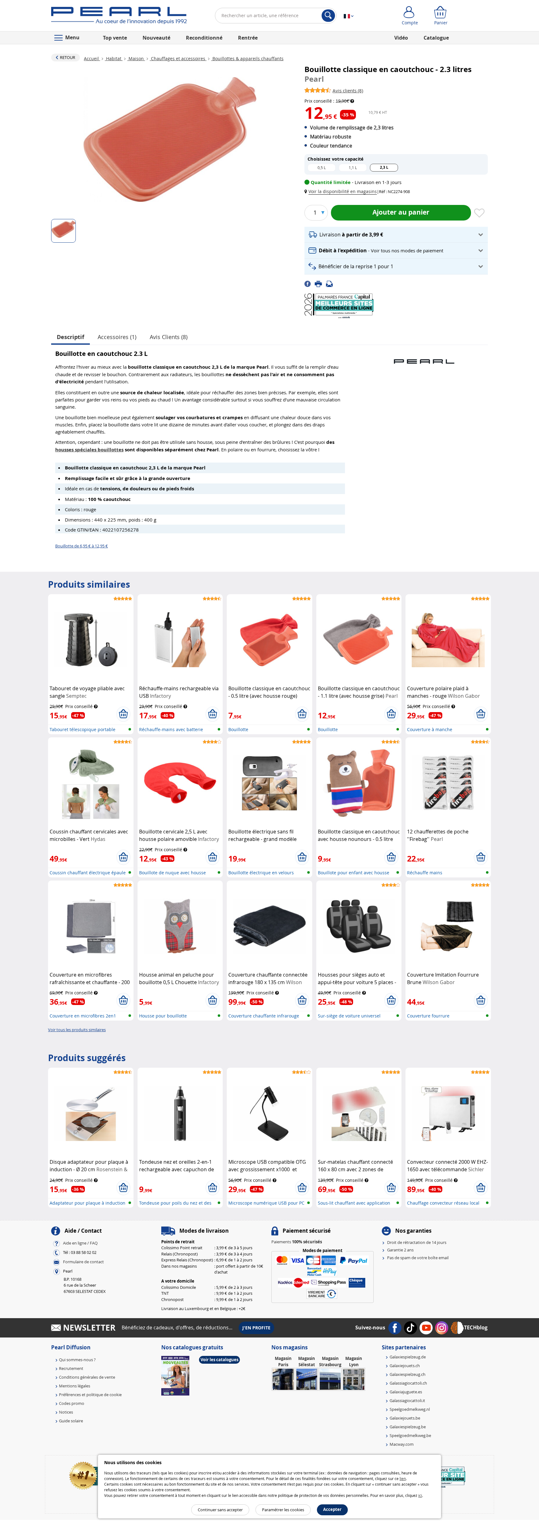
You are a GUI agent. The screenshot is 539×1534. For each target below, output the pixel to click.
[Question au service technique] (331, 283)
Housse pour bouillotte (163, 1016)
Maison (136, 58)
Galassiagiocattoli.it (407, 1400)
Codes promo (71, 1403)
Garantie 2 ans (400, 1250)
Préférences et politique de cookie (90, 1394)
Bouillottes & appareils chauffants (247, 58)
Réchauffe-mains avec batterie (171, 729)
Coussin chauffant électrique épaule (88, 873)
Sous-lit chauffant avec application (354, 1203)
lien (403, 1478)
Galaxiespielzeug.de (408, 1357)
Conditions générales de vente (87, 1377)
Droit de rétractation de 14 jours (416, 1242)
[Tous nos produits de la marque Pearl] (424, 358)
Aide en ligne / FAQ (80, 1243)
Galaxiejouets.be (405, 1418)
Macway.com (402, 1444)
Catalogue (436, 37)
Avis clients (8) (168, 337)
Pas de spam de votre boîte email (418, 1257)
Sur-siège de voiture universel (349, 1016)
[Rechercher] (328, 15)
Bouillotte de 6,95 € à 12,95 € (81, 546)
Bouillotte (238, 729)
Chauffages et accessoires (178, 58)
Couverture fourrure (428, 1016)
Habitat (114, 58)
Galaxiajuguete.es (406, 1392)
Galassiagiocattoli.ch (408, 1383)
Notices (66, 1412)
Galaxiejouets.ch (405, 1365)
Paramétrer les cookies (283, 1509)
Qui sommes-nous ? (77, 1359)
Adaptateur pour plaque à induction (87, 1203)
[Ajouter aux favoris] (479, 213)
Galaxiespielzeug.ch (407, 1374)
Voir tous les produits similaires (77, 1029)
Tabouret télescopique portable (82, 729)
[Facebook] (309, 283)
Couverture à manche (429, 729)
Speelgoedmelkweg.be (410, 1435)
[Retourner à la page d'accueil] (119, 17)
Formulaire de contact (83, 1262)
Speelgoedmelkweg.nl (410, 1409)
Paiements (296, 1242)
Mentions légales (74, 1386)
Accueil (92, 58)
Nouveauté (156, 37)
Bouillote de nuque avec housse (172, 873)
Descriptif (70, 337)
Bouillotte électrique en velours (261, 873)
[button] (342, 191)
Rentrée (248, 37)
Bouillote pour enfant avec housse (353, 873)
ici (420, 1495)
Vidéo (401, 37)
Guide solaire (71, 1421)
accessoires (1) (117, 337)
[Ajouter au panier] (123, 713)
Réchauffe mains (424, 873)
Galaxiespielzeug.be (408, 1427)
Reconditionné (204, 37)
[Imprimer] (320, 283)
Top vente (115, 37)
